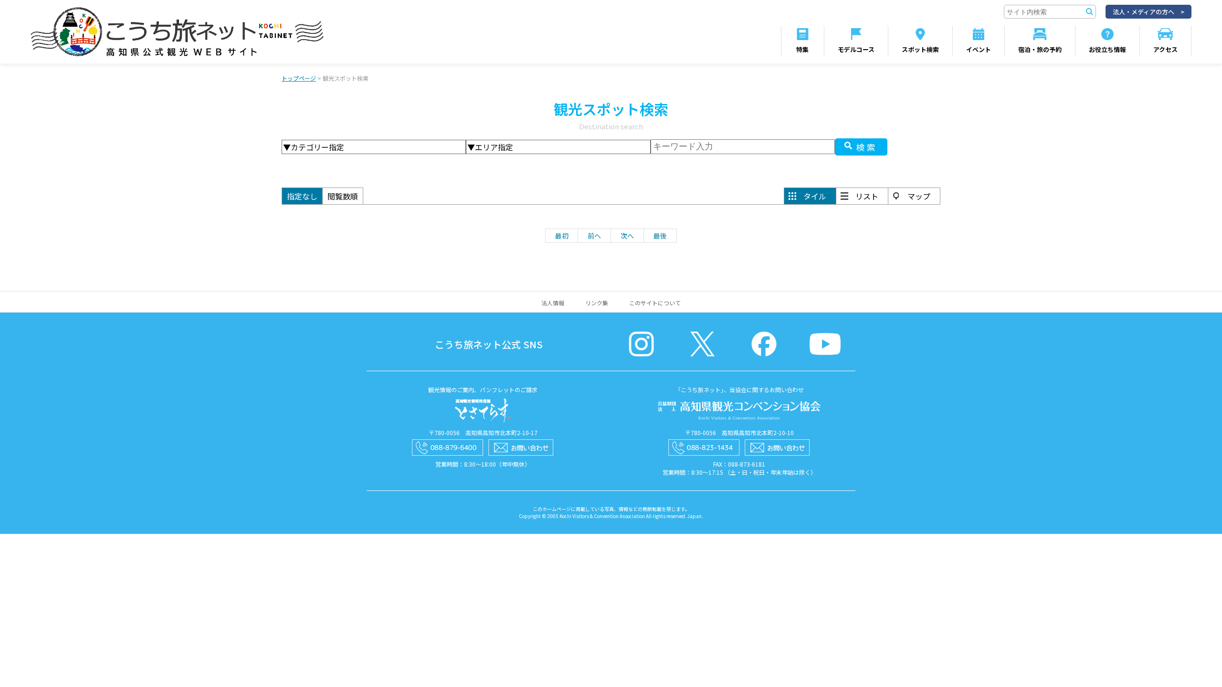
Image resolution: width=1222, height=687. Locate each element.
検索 (867, 147)
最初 (562, 235)
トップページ (299, 78)
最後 (660, 235)
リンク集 (596, 303)
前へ (594, 235)
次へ (627, 235)
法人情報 (552, 303)
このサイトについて (655, 303)
